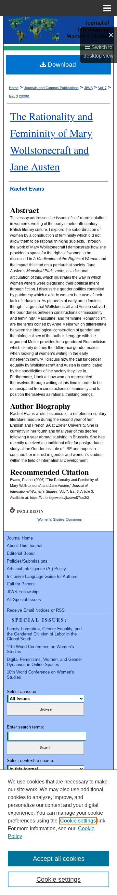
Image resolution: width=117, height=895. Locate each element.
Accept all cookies (58, 858)
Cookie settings (78, 820)
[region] (58, 832)
